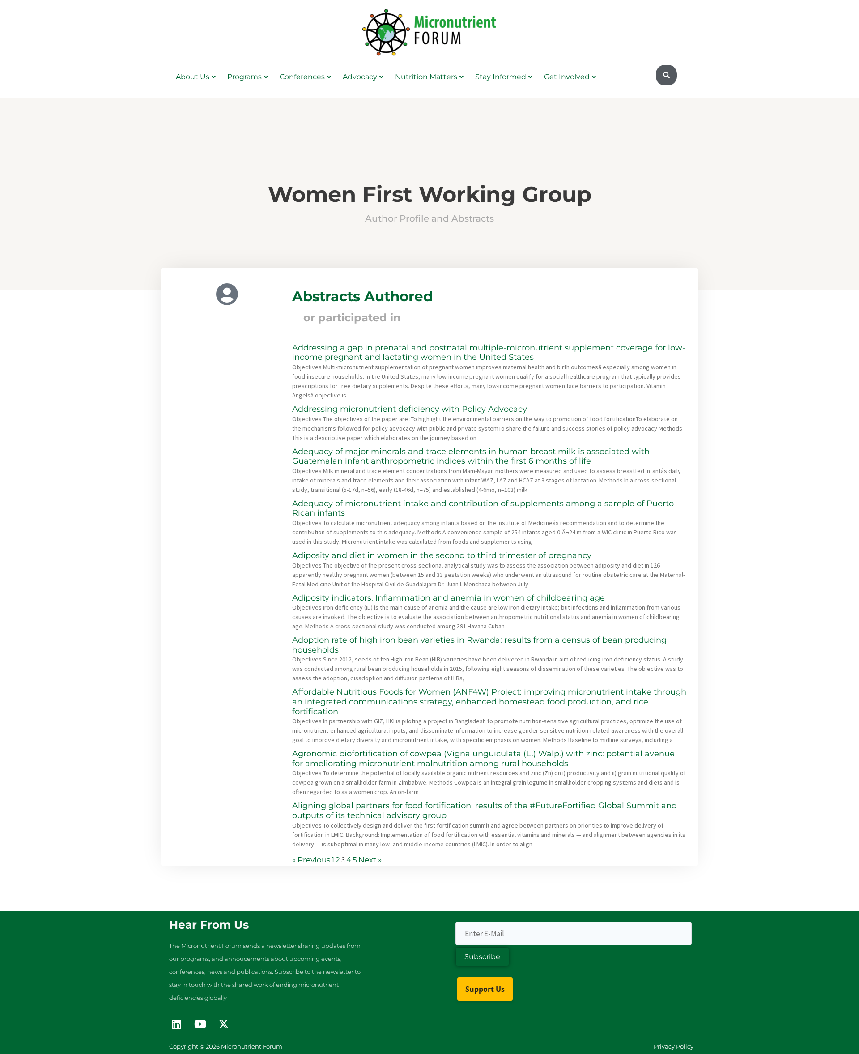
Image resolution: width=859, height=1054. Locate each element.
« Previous (311, 859)
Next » (370, 859)
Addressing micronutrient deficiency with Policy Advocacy (409, 409)
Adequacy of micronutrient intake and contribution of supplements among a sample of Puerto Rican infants (483, 508)
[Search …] (666, 75)
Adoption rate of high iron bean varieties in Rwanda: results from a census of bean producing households (479, 645)
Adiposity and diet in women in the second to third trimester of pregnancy (441, 555)
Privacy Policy (673, 1046)
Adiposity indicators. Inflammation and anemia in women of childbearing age (448, 598)
